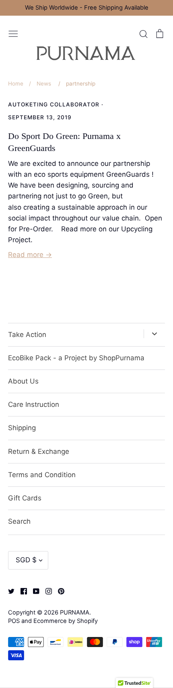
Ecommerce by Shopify (65, 621)
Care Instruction (33, 404)
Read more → (30, 255)
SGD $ (26, 560)
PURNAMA (74, 612)
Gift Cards (24, 498)
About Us (23, 381)
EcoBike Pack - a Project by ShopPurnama (76, 358)
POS (14, 621)
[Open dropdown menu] (154, 333)
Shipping (22, 428)
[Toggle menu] (13, 33)
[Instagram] (45, 591)
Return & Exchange (38, 451)
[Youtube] (33, 591)
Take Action (27, 335)
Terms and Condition (42, 475)
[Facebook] (20, 591)
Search (19, 521)
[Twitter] (8, 591)
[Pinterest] (58, 591)
